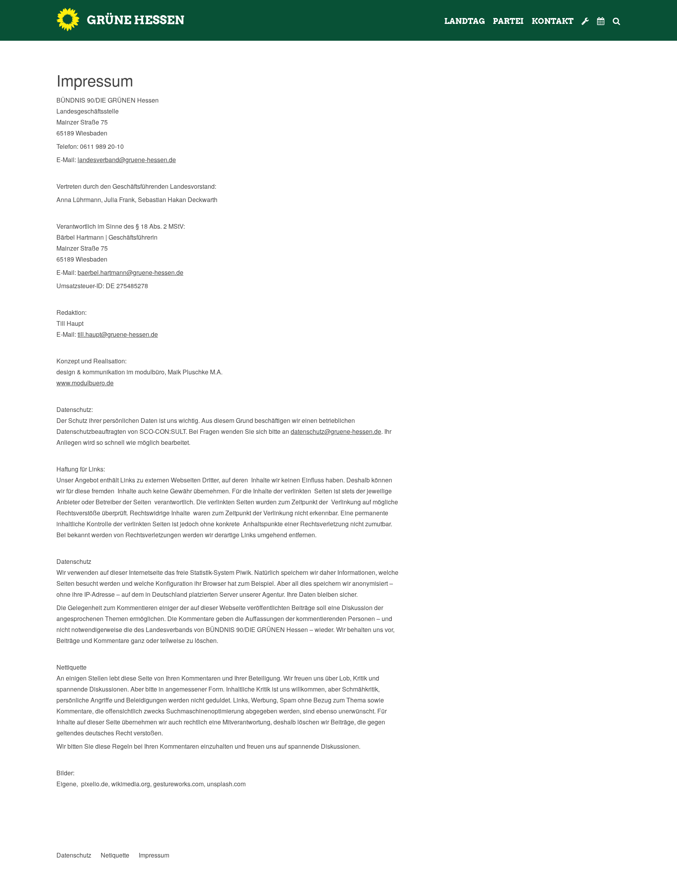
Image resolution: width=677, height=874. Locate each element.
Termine (601, 21)
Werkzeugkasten (585, 21)
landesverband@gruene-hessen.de (127, 159)
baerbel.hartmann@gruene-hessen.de (130, 272)
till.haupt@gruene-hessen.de (118, 334)
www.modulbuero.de (85, 382)
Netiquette (115, 855)
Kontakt (553, 21)
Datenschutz (73, 855)
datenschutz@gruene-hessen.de (336, 431)
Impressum (154, 855)
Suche (627, 21)
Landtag (464, 21)
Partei (508, 21)
